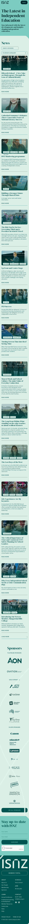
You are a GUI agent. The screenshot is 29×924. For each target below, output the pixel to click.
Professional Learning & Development (7, 900)
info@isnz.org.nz (19, 899)
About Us (4, 882)
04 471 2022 (18, 897)
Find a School (19, 882)
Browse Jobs (18, 889)
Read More (5, 91)
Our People (4, 885)
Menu (24, 2)
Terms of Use (17, 917)
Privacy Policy (5, 917)
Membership (5, 887)
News (3, 909)
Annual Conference (6, 897)
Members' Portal (14, 873)
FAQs (2, 911)
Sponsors (4, 890)
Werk (19, 919)
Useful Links (4, 906)
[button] (24, 2)
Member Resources (6, 904)
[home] (5, 2)
